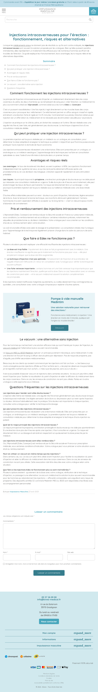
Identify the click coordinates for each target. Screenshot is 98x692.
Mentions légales (49, 674)
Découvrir (59, 328)
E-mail (38, 552)
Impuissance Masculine (19, 492)
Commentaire (8, 521)
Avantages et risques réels (18, 73)
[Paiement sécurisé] (49, 667)
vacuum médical (42, 274)
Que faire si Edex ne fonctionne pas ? (23, 80)
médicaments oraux (22, 45)
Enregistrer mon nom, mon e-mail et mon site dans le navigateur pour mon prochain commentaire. (43, 564)
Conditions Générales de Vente (49, 676)
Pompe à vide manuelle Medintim (67, 300)
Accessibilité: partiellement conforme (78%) (49, 683)
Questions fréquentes (16, 88)
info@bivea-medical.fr (49, 599)
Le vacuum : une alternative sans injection (25, 84)
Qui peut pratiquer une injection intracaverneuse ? (28, 69)
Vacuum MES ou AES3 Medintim (19, 353)
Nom (5, 552)
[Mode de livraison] (25, 656)
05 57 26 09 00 (49, 597)
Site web (70, 552)
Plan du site (49, 680)
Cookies (49, 678)
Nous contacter (49, 621)
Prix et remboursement (17, 76)
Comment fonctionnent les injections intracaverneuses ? (31, 65)
